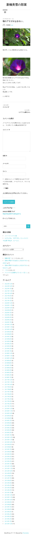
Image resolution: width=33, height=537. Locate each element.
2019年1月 (8, 351)
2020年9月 (8, 310)
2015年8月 (8, 447)
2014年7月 (8, 478)
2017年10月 (8, 384)
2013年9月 (8, 502)
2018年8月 (8, 363)
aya (12, 25)
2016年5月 (8, 425)
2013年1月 (8, 521)
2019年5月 (8, 341)
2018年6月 (8, 368)
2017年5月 (8, 396)
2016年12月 (8, 408)
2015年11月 (8, 440)
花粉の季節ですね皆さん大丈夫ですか (16, 261)
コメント (6, 130)
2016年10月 (8, 413)
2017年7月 (8, 392)
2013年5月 (8, 512)
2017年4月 (8, 399)
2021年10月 (8, 293)
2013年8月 (8, 504)
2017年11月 (8, 382)
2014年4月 (8, 485)
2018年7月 (8, 365)
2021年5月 (8, 296)
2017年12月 (8, 380)
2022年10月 (8, 286)
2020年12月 (8, 303)
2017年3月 (8, 401)
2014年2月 (8, 490)
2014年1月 (8, 492)
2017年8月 (8, 389)
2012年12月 (8, 524)
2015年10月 (8, 442)
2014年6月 (8, 480)
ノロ (6, 270)
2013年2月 (8, 519)
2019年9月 (8, 332)
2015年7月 (8, 449)
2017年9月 (8, 387)
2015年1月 (8, 464)
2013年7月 (8, 507)
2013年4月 (8, 514)
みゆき (5, 263)
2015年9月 (8, 444)
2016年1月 (8, 435)
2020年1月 (8, 322)
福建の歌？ (8, 258)
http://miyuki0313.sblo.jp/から (12, 214)
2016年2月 (8, 432)
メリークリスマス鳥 (11, 236)
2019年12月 (8, 324)
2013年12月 (8, 495)
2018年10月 (8, 358)
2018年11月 (8, 356)
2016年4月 (8, 428)
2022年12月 (8, 284)
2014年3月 (8, 488)
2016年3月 (8, 430)
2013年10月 (8, 500)
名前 (5, 156)
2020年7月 (8, 313)
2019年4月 (8, 344)
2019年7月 (8, 336)
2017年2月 (8, 404)
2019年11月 (8, 327)
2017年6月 (8, 394)
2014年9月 (8, 473)
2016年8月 (8, 418)
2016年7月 (8, 420)
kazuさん (5, 268)
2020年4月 (8, 315)
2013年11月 (8, 497)
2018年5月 (8, 370)
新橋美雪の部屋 (16, 4)
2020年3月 (8, 317)
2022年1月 (8, 288)
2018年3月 (8, 372)
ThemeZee (26, 533)
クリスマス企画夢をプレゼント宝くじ (16, 273)
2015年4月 (8, 456)
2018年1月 (8, 377)
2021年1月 (8, 301)
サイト (5, 171)
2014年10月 (8, 471)
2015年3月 (8, 459)
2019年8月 (8, 334)
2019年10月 (8, 329)
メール (5, 163)
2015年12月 (8, 437)
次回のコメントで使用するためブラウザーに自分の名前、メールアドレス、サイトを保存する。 (16, 181)
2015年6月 (8, 452)
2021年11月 (8, 291)
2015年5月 (8, 454)
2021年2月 (8, 298)
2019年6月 (8, 339)
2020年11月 (8, 305)
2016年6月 (8, 423)
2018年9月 (8, 361)
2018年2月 (8, 375)
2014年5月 (8, 483)
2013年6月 (8, 509)
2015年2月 (8, 461)
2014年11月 (8, 468)
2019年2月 (8, 348)
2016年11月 (8, 411)
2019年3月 (8, 346)
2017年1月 (8, 406)
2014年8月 (8, 476)
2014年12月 (8, 466)
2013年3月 (8, 516)
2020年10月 (8, 308)
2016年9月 (8, 416)
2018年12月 (8, 353)
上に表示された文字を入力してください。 (16, 193)
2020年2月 (8, 320)
